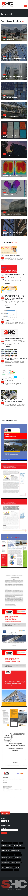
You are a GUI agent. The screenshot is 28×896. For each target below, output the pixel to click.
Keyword (6, 12)
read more (7, 262)
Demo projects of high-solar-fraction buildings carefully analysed (16, 358)
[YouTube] (6, 821)
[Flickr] (8, 821)
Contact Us (17, 892)
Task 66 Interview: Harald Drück (12, 255)
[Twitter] (4, 821)
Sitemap (11, 892)
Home (2, 12)
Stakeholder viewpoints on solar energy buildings (14, 319)
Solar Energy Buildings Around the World (14, 338)
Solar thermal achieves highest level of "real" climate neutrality (15, 379)
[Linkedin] (2, 821)
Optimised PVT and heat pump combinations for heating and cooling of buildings (15, 400)
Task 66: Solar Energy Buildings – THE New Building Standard (15, 275)
